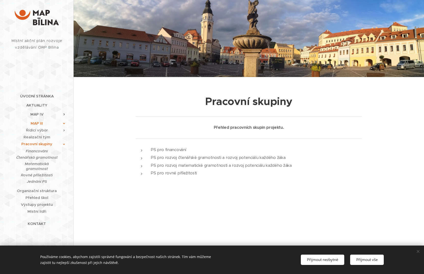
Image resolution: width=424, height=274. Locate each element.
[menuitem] (36, 96)
